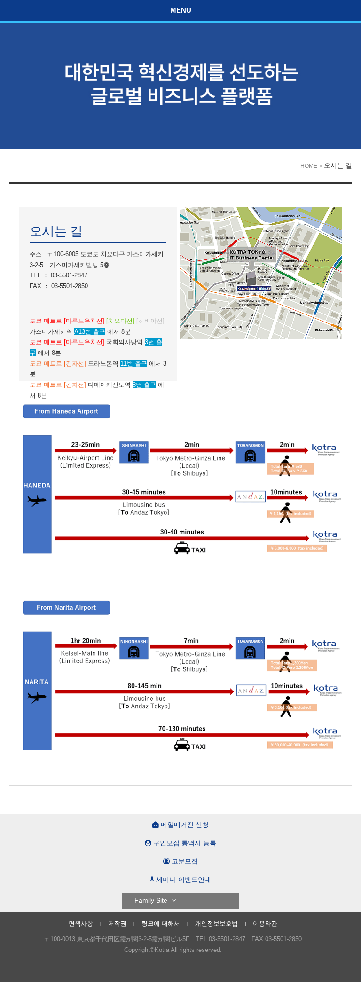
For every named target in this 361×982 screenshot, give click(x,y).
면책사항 (81, 923)
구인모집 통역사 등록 (183, 843)
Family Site (150, 900)
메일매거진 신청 (184, 824)
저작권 (117, 923)
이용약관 (265, 923)
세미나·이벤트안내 (182, 879)
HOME (308, 166)
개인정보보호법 (216, 923)
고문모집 (184, 861)
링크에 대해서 (160, 923)
